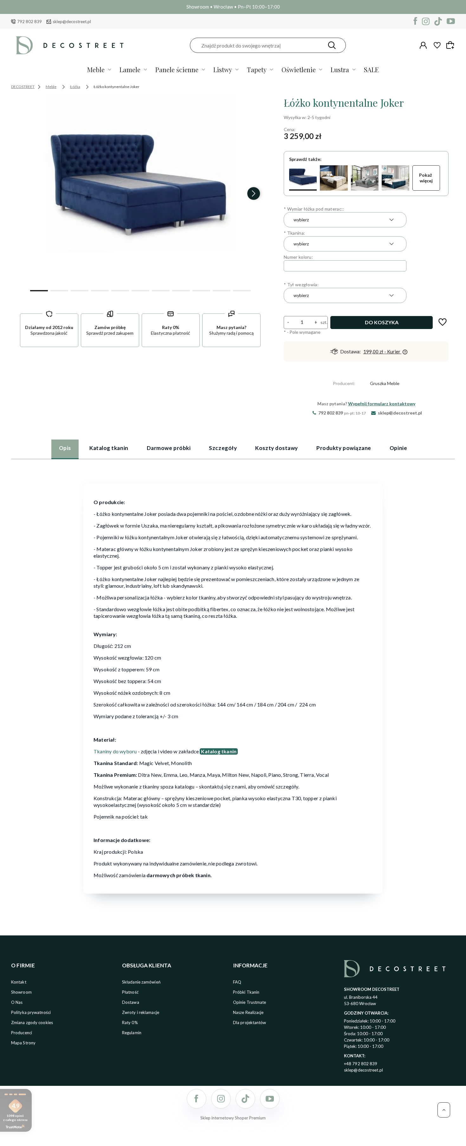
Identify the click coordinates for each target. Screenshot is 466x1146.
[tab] (65, 449)
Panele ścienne (176, 69)
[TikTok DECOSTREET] (438, 21)
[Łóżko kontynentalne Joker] (303, 178)
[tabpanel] (233, 684)
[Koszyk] (451, 44)
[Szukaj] (332, 45)
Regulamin (131, 1032)
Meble (96, 69)
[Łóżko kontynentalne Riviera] (365, 178)
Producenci (21, 1032)
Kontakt (18, 982)
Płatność (130, 992)
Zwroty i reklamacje (140, 1012)
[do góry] (443, 1110)
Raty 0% (130, 1022)
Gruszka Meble (384, 383)
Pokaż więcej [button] (426, 177)
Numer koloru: (298, 257)
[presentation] (27, 193)
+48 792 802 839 (361, 1063)
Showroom (21, 992)
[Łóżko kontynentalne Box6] (395, 178)
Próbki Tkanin (246, 992)
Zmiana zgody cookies (32, 1022)
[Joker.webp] (140, 191)
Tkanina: (294, 233)
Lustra (340, 69)
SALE (371, 69)
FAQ (237, 982)
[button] (39, 290)
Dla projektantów (249, 1022)
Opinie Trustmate (249, 1002)
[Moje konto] (423, 45)
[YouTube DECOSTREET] (451, 21)
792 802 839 (29, 21)
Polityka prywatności (31, 1012)
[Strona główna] (69, 45)
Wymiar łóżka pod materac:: (314, 209)
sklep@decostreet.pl (72, 21)
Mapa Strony (23, 1042)
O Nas (17, 1002)
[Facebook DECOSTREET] (415, 21)
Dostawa (130, 1002)
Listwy (222, 69)
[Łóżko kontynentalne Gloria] (333, 178)
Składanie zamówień (141, 982)
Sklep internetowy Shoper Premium (233, 1117)
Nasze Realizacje (248, 1012)
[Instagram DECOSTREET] (426, 21)
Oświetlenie (299, 69)
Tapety (257, 69)
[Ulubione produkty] (437, 45)
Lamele (130, 69)
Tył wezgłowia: (301, 284)
